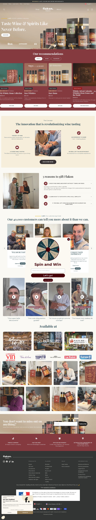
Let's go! (48, 275)
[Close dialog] (68, 239)
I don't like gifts (48, 280)
